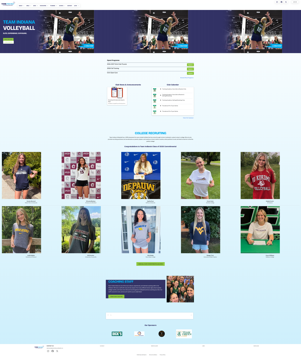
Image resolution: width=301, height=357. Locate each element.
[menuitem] (21, 5)
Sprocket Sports (143, 354)
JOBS (203, 345)
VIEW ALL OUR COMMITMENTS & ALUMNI (150, 264)
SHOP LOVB (256, 345)
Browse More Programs (186, 77)
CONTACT (102, 345)
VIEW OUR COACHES (116, 296)
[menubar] (49, 5)
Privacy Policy (162, 354)
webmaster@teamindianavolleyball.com (55, 348)
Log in (295, 2)
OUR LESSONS (8, 42)
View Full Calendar (188, 118)
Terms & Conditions (153, 354)
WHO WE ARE (8, 39)
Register (190, 65)
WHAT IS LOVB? (154, 345)
